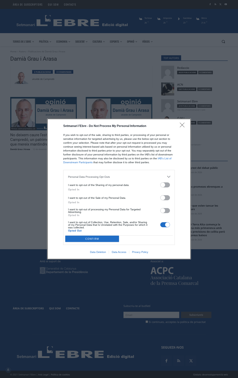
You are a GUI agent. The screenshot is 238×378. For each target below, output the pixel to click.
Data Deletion (98, 252)
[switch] (165, 184)
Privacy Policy (140, 252)
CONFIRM (92, 238)
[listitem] (119, 177)
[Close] (183, 126)
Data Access (119, 252)
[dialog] (119, 189)
